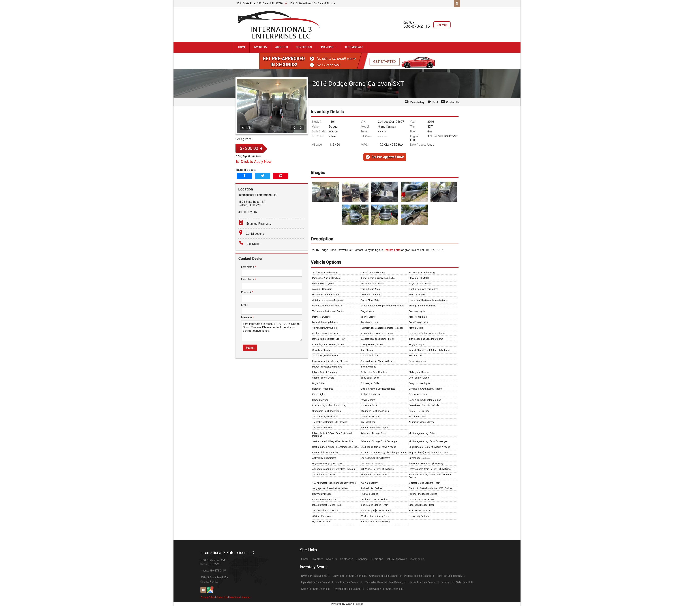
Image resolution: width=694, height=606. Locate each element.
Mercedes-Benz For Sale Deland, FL (385, 582)
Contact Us (222, 597)
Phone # (247, 292)
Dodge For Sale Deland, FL (419, 575)
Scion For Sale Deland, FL (316, 588)
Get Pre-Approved (396, 559)
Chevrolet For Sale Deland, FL (350, 575)
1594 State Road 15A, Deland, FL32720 (260, 3)
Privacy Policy (208, 597)
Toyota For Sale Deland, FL (348, 588)
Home (305, 559)
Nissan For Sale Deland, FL (424, 582)
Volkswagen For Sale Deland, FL (385, 588)
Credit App (377, 559)
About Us (331, 559)
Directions (234, 597)
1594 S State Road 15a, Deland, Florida (312, 3)
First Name (248, 266)
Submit (250, 347)
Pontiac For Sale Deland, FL (458, 582)
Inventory (317, 559)
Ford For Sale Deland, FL (451, 575)
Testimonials (417, 559)
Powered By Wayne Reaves (347, 603)
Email (244, 304)
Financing (362, 559)
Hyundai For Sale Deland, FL (317, 582)
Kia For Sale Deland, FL (349, 582)
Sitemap (245, 597)
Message (247, 317)
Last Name (248, 279)
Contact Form (392, 250)
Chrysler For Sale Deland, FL (385, 575)
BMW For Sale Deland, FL (315, 575)
